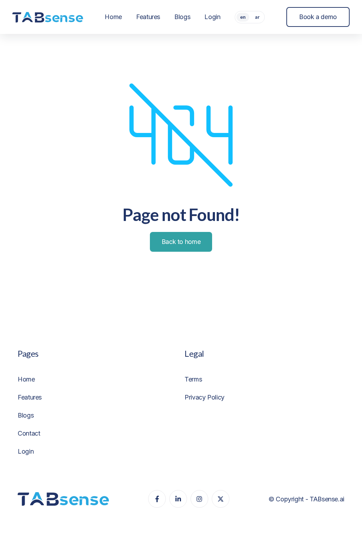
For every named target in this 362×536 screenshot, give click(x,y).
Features (30, 397)
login (26, 451)
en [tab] (243, 17)
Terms (193, 379)
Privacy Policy (204, 397)
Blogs (26, 415)
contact (29, 433)
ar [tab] (257, 17)
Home (26, 379)
